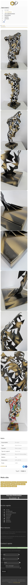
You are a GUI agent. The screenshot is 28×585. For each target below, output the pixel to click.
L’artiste (7, 17)
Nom (2, 554)
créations (17, 484)
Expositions (8, 15)
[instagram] (4, 22)
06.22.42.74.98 (16, 582)
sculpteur (23, 484)
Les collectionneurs (10, 13)
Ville (1, 558)
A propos (8, 517)
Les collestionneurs (11, 512)
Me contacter (13, 498)
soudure (12, 484)
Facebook (8, 520)
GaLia (2, 482)
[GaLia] (14, 50)
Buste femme (7, 482)
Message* (3, 568)
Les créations (8, 12)
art (1, 486)
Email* (2, 562)
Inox (2, 484)
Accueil (6, 10)
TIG (4, 486)
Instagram (8, 521)
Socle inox (14, 482)
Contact (7, 18)
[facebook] (4, 20)
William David (7, 484)
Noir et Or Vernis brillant (21, 482)
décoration (14, 486)
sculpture (9, 486)
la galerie (8, 515)
